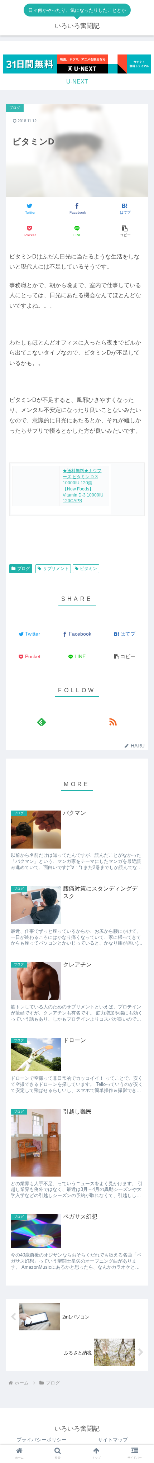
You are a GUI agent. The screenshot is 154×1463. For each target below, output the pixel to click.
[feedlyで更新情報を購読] (41, 722)
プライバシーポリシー (41, 1440)
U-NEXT (77, 82)
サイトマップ (113, 1440)
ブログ (23, 568)
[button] (124, 231)
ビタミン (88, 568)
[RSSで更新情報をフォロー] (112, 722)
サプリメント (56, 568)
